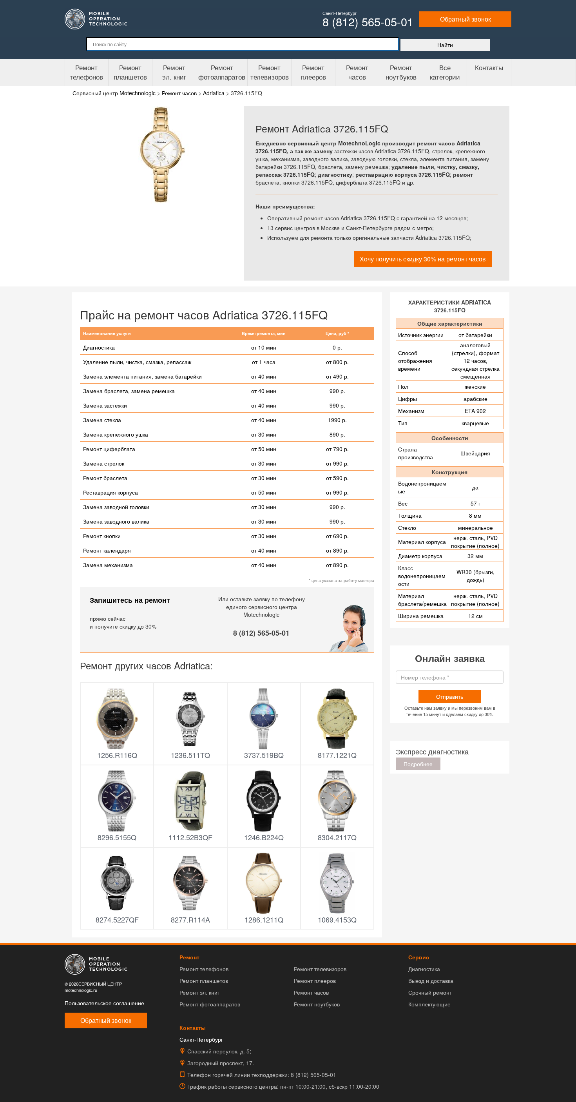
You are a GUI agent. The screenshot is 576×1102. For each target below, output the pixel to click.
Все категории (445, 72)
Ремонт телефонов (86, 72)
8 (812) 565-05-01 (261, 633)
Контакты (489, 67)
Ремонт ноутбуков (401, 72)
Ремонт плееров (315, 980)
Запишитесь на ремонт (130, 600)
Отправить (449, 696)
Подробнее (418, 764)
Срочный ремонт (430, 992)
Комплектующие (429, 1004)
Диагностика (424, 969)
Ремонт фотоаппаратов (221, 72)
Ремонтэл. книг (174, 72)
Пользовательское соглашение (104, 1003)
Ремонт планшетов (130, 72)
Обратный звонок (465, 19)
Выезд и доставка (430, 980)
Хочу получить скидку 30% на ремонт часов (423, 258)
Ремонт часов (311, 992)
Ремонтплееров (313, 72)
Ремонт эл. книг (199, 992)
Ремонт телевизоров (269, 72)
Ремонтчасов (357, 72)
